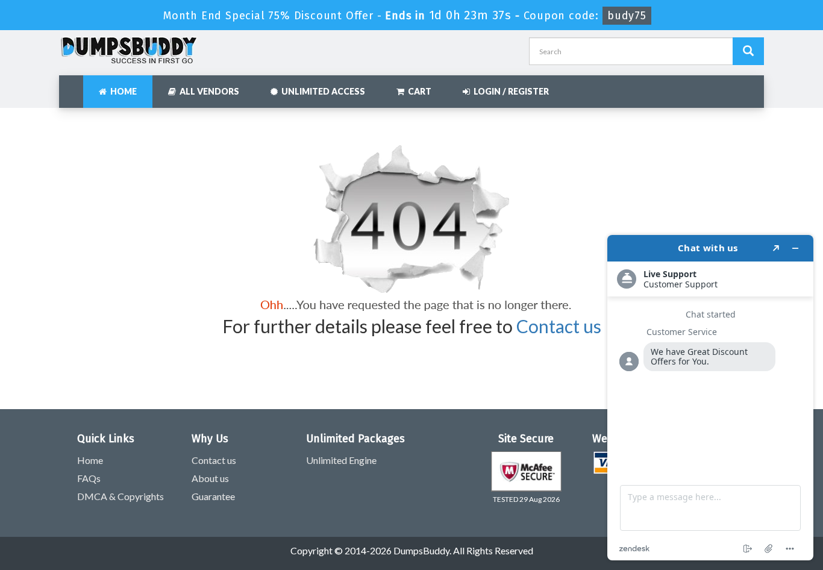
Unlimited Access (321, 91)
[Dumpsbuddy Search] (748, 51)
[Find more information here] (710, 397)
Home (122, 91)
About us (210, 478)
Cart (417, 91)
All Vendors (207, 91)
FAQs (89, 478)
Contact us (558, 326)
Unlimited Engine (341, 460)
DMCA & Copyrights (120, 496)
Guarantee (213, 496)
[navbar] (74, 85)
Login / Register (509, 91)
